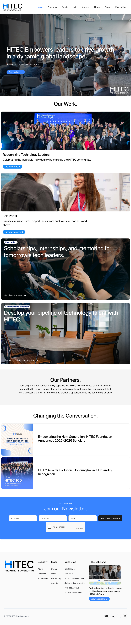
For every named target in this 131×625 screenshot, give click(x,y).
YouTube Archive (71, 588)
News (97, 7)
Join (75, 7)
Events (65, 7)
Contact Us (69, 569)
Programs (52, 7)
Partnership (56, 578)
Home (39, 7)
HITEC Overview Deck (74, 578)
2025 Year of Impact (73, 592)
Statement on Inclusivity (75, 583)
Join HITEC (69, 574)
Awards (85, 7)
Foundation (120, 7)
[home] (18, 7)
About (107, 7)
